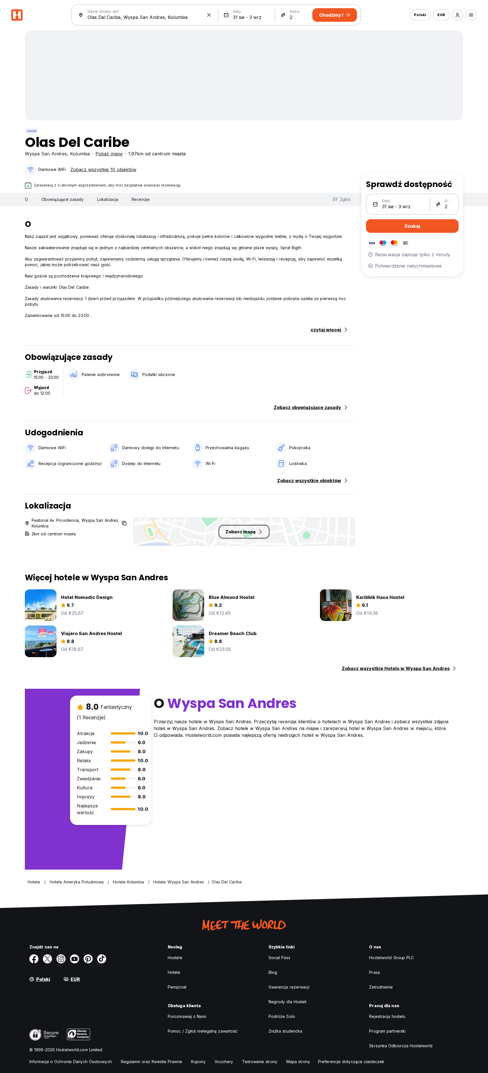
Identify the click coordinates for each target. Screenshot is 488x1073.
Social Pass (279, 957)
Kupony (198, 1061)
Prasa (374, 972)
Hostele (175, 957)
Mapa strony (298, 1061)
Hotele (174, 972)
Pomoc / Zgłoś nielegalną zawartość (203, 1031)
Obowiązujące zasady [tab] (63, 199)
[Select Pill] (457, 15)
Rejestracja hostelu (387, 1016)
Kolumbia (80, 154)
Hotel (31, 131)
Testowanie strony (259, 1061)
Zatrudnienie (381, 987)
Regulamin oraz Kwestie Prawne (151, 1061)
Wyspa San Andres (46, 154)
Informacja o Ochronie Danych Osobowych (70, 1061)
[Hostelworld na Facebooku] (33, 958)
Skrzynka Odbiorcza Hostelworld (400, 1045)
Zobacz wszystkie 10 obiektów (103, 169)
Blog (273, 972)
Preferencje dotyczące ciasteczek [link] (351, 1061)
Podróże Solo (282, 1016)
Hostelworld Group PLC (391, 957)
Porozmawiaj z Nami (187, 1016)
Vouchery (224, 1061)
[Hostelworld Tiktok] (101, 958)
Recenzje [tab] (141, 199)
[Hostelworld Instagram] (61, 958)
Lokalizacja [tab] (107, 199)
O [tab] (26, 199)
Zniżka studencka (285, 1031)
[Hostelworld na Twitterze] (47, 958)
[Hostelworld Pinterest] (88, 958)
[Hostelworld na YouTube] (74, 958)
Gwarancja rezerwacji (289, 987)
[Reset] (209, 15)
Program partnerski (387, 1031)
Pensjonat (177, 987)
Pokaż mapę (109, 154)
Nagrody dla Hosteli (288, 1001)
